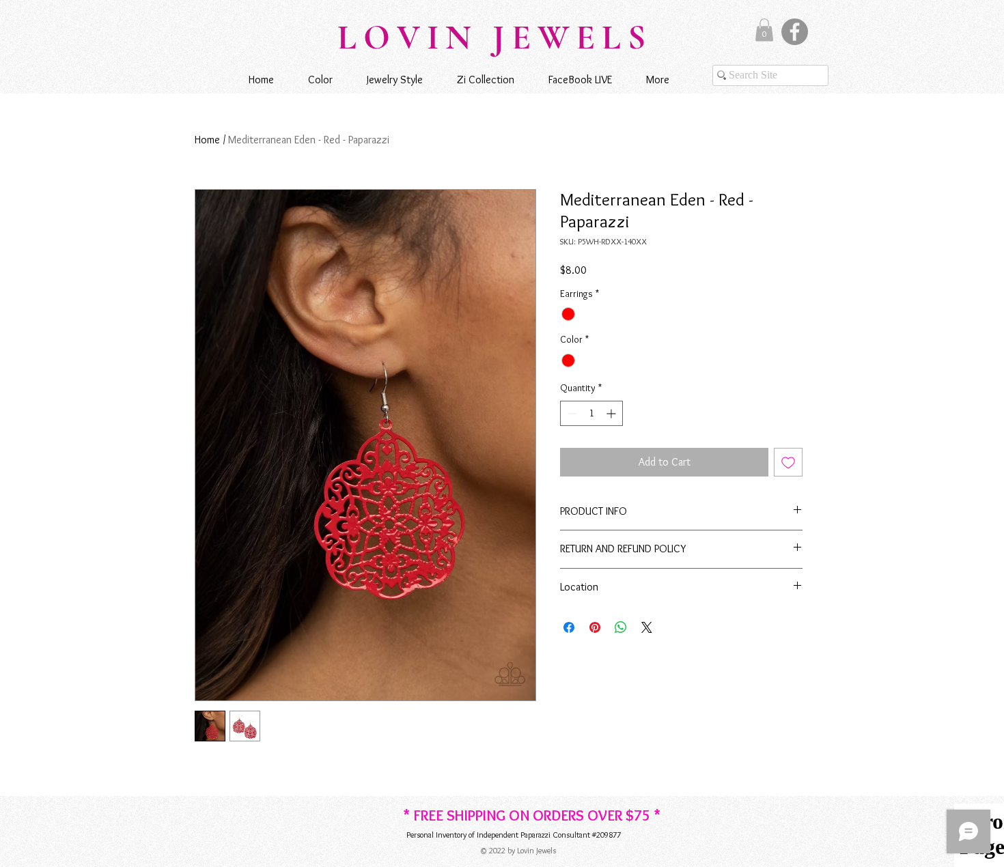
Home (207, 139)
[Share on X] (647, 627)
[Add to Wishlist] (788, 462)
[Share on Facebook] (569, 627)
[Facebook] (794, 31)
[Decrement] (570, 413)
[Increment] (612, 413)
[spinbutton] (591, 413)
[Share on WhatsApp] (621, 627)
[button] (764, 29)
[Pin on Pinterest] (595, 627)
